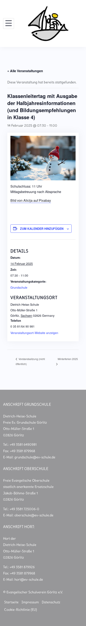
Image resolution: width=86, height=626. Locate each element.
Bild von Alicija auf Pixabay (30, 200)
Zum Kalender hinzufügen (41, 228)
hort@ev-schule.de (28, 579)
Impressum (30, 602)
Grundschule (18, 287)
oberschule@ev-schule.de (33, 515)
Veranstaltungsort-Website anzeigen (34, 333)
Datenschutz (51, 602)
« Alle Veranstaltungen (25, 70)
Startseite (11, 602)
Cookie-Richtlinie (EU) (20, 609)
